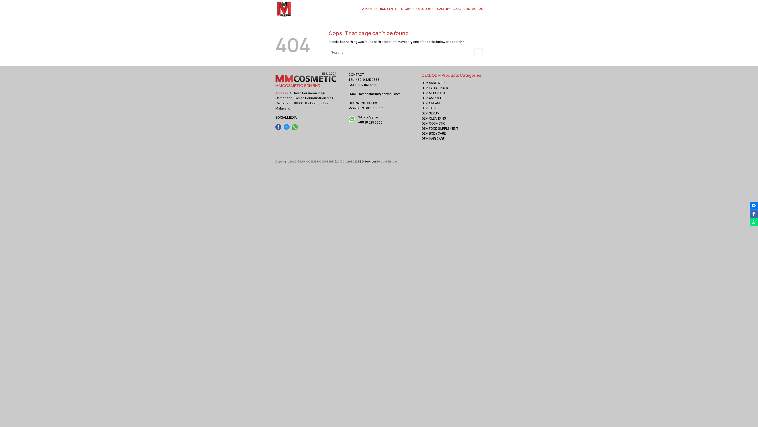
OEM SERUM (430, 113)
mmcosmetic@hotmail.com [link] (380, 94)
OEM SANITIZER (433, 83)
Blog (457, 8)
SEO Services (367, 161)
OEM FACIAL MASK (434, 88)
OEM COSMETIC (433, 123)
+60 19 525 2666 (370, 122)
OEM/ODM (424, 8)
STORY (406, 8)
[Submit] (479, 52)
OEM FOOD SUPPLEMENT (439, 128)
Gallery (443, 8)
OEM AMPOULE (432, 98)
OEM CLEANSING (433, 118)
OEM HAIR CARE (433, 138)
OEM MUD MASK (433, 93)
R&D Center (389, 8)
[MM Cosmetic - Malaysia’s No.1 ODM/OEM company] (295, 9)
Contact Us (473, 8)
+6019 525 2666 (367, 79)
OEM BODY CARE (433, 133)
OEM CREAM (430, 103)
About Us (369, 8)
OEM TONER (430, 108)
